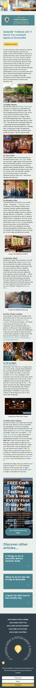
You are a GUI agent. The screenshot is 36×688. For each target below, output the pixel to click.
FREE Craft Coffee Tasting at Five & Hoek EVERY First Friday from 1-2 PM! (18, 495)
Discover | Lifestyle (18, 623)
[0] (26, 5)
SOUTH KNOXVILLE (10, 365)
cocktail (14, 57)
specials (19, 222)
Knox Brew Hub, (19, 430)
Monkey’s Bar (23, 204)
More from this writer (21, 22)
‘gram (29, 469)
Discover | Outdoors (18, 629)
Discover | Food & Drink (18, 619)
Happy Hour (11, 330)
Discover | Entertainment (18, 626)
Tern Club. (23, 159)
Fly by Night (14, 375)
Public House (23, 106)
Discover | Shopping (18, 632)
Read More (28, 566)
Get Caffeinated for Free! (18, 532)
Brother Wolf (26, 262)
